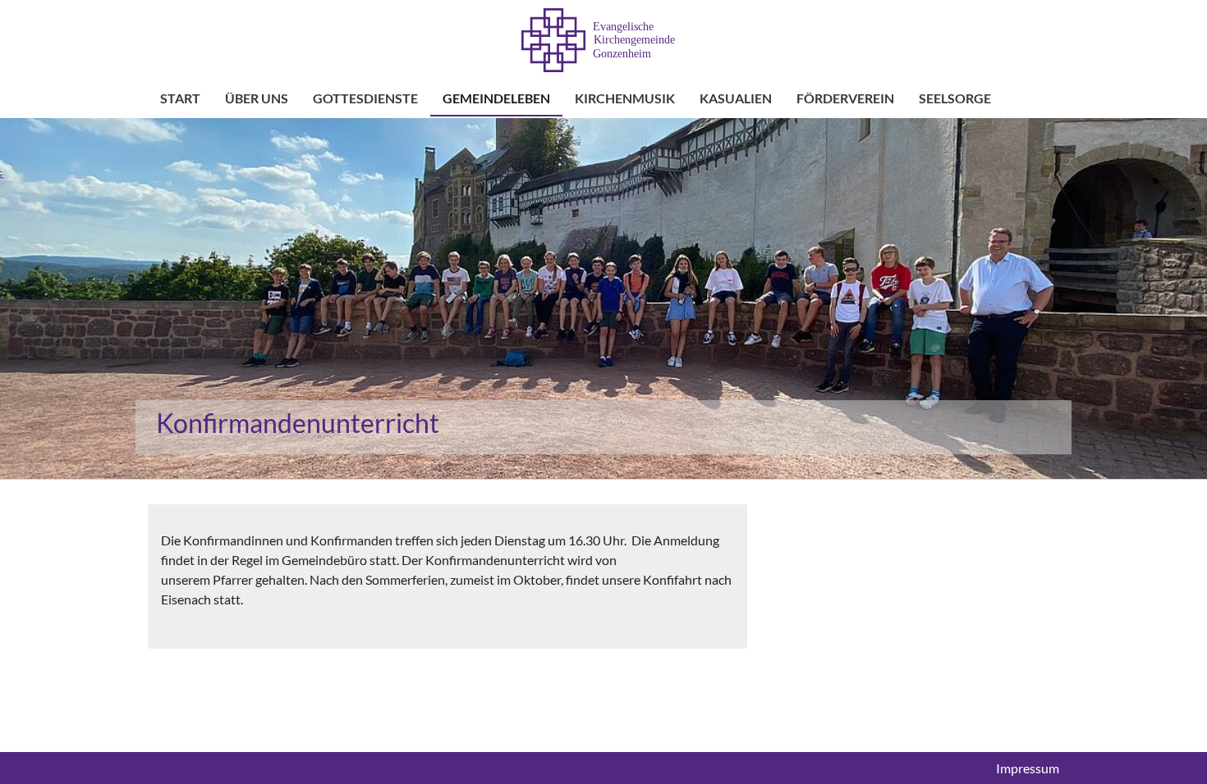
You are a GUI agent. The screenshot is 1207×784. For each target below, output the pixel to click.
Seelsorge (955, 98)
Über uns (256, 98)
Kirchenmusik (625, 98)
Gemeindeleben (496, 98)
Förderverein (845, 98)
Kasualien (736, 98)
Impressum (1027, 768)
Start (180, 98)
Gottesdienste (365, 98)
